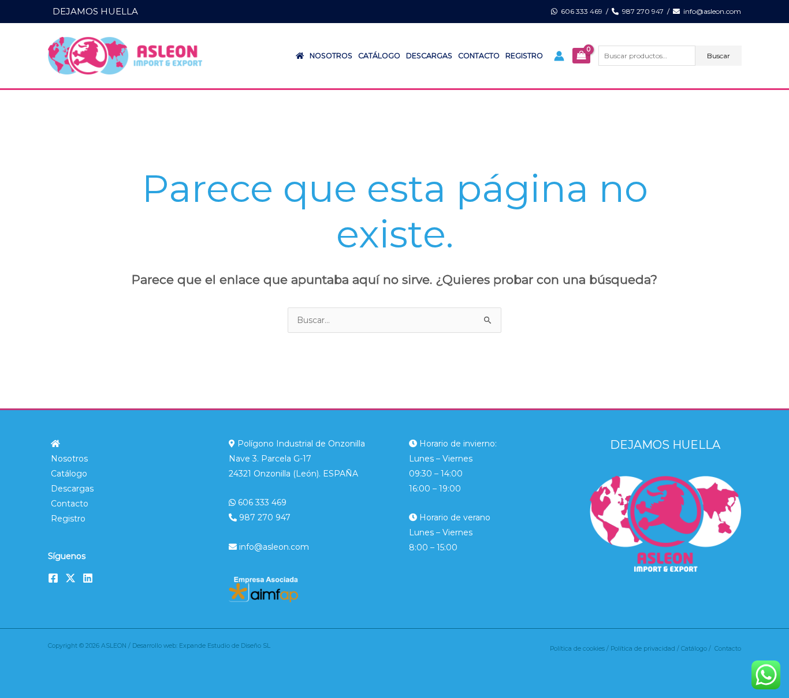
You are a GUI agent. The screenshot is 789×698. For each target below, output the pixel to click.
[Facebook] (53, 578)
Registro (524, 55)
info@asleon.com (710, 11)
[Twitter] (70, 578)
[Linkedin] (88, 578)
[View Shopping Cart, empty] (581, 56)
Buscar (718, 55)
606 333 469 (579, 11)
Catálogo (379, 55)
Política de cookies (577, 648)
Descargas (429, 55)
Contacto (479, 55)
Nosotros (331, 55)
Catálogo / (697, 648)
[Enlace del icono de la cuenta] (559, 56)
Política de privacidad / (646, 648)
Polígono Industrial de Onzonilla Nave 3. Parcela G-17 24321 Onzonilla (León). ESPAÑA (297, 458)
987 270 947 (641, 11)
